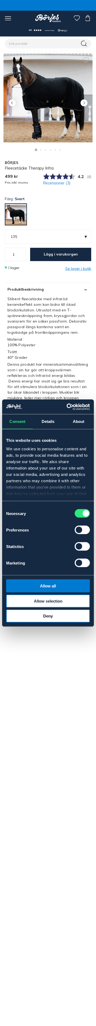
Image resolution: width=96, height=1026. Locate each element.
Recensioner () (57, 183)
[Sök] (84, 43)
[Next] (84, 103)
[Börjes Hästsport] (48, 18)
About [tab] (79, 421)
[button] (48, 30)
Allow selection (48, 601)
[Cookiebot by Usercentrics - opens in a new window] (68, 406)
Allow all (48, 586)
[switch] (82, 530)
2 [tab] (40, 149)
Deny (48, 616)
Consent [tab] (17, 421)
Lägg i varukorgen (61, 254)
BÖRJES (12, 162)
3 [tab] (45, 149)
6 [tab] (60, 149)
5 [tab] (55, 149)
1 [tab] (36, 149)
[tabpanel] (48, 97)
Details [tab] (48, 421)
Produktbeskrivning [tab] (25, 289)
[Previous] (12, 103)
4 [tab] (50, 149)
